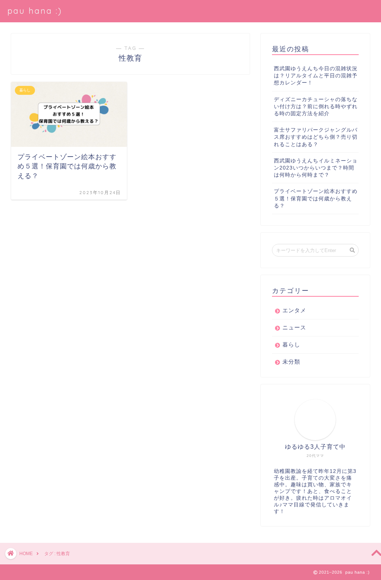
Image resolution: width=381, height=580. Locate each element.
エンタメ (294, 310)
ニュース (294, 327)
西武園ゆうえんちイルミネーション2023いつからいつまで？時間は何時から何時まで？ (316, 168)
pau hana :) (34, 11)
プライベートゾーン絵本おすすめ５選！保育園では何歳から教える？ (316, 198)
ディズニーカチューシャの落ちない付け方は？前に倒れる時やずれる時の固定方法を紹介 (316, 106)
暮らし (291, 344)
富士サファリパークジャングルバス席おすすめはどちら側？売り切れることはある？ (316, 137)
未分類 (291, 361)
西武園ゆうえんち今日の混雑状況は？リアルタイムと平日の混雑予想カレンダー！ (316, 76)
